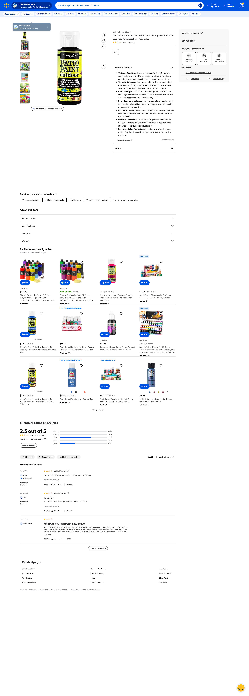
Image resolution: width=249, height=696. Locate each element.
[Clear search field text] (194, 5)
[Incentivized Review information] (58, 480)
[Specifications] (172, 226)
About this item (29, 209)
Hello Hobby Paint (29, 582)
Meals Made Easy (140, 14)
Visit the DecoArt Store (121, 32)
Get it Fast (70, 14)
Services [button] (26, 14)
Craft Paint (163, 582)
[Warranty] (172, 233)
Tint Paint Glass (28, 573)
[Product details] (172, 218)
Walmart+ (195, 14)
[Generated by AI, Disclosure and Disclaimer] (173, 140)
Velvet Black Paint (165, 573)
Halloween (58, 14)
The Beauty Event (111, 14)
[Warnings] (172, 241)
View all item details (124, 140)
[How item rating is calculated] (45, 439)
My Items (154, 14)
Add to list (195, 79)
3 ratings (131, 42)
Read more (48, 534)
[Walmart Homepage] (6, 5)
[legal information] (202, 33)
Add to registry (218, 79)
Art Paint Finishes (97, 582)
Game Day (126, 14)
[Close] (48, 14)
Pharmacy (82, 14)
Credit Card (183, 14)
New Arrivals (95, 14)
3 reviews (40, 435)
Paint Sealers (27, 578)
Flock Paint (163, 569)
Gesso (92, 578)
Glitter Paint (163, 578)
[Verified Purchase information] (68, 471)
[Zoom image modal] (103, 45)
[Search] (200, 5)
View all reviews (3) (98, 548)
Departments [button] (10, 14)
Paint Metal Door (96, 573)
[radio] (116, 52)
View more (96, 410)
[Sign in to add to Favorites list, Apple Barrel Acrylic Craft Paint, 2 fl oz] (81, 365)
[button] (213, 5)
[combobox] (129, 5)
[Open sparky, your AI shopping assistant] (241, 688)
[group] (123, 42)
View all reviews (28, 445)
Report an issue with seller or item (198, 73)
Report (69, 484)
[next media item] (103, 66)
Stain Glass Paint (28, 569)
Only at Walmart (168, 14)
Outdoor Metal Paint (98, 569)
